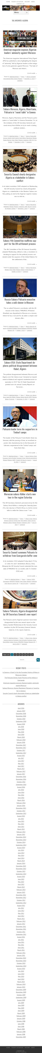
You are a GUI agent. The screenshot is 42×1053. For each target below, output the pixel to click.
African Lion (29, 395)
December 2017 (21, 745)
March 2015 (21, 829)
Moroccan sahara (7, 522)
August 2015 (21, 816)
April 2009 (21, 1011)
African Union (29, 518)
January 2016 (21, 806)
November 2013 (21, 869)
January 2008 (21, 1034)
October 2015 (21, 811)
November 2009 (21, 992)
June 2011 (21, 942)
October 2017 (21, 750)
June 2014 (21, 853)
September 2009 (21, 997)
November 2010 (21, 961)
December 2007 (21, 1037)
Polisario (20, 140)
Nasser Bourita (7, 140)
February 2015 (21, 832)
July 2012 (21, 908)
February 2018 (21, 740)
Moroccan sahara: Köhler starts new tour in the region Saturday (20, 495)
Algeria (28, 76)
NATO (30, 397)
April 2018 (21, 735)
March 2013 (21, 887)
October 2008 (21, 1021)
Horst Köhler (22, 138)
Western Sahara (11, 208)
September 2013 (21, 874)
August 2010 (21, 969)
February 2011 (21, 953)
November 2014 (21, 840)
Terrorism (11, 399)
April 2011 (21, 948)
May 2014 (21, 855)
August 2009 (21, 1000)
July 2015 (21, 819)
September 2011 (21, 934)
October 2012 (21, 900)
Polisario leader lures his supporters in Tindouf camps (20, 430)
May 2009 (21, 1008)
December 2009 (21, 990)
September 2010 (21, 966)
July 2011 (21, 940)
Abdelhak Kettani (14, 76)
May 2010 (21, 976)
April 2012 (21, 916)
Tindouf (18, 460)
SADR (13, 460)
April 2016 (21, 798)
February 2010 (21, 984)
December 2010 (21, 958)
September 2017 (21, 753)
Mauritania (29, 138)
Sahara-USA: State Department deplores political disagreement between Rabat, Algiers (20, 366)
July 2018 (21, 727)
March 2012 (21, 919)
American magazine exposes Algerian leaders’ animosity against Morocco (20, 51)
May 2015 (21, 824)
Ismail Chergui (32, 520)
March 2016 (21, 800)
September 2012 (21, 903)
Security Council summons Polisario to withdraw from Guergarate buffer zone (20, 554)
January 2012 (21, 924)
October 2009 (21, 995)
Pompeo (34, 397)
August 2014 (21, 848)
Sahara (23, 269)
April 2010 (21, 979)
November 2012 (21, 898)
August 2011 (21, 937)
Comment (20, 80)
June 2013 (21, 879)
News (33, 1)
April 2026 (21, 708)
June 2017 (21, 761)
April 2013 (21, 884)
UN (33, 140)
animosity (33, 76)
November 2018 (21, 716)
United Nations (29, 269)
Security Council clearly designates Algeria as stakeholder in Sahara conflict (20, 177)
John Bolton (12, 397)
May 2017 (21, 764)
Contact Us (20, 4)
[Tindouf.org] (21, 10)
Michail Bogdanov (22, 328)
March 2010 (21, 982)
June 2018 (21, 729)
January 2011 (21, 955)
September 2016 (21, 785)
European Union (21, 458)
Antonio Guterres (8, 520)
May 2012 (21, 913)
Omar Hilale (15, 140)
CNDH (33, 579)
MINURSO (6, 206)
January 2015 (21, 834)
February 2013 (21, 890)
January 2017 (21, 774)
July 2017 (21, 758)
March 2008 (21, 1029)
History (27, 1)
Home (8, 1)
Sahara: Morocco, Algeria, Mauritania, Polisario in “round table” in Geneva (19, 110)
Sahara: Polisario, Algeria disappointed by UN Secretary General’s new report (20, 612)
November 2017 (21, 748)
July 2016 (21, 790)
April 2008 (21, 1026)
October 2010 (21, 963)
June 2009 (21, 1005)
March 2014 (21, 861)
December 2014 (21, 837)
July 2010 (21, 971)
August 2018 (21, 724)
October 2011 (21, 932)
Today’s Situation (17, 1)
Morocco (20, 78)
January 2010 (21, 987)
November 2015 (21, 808)
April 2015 (21, 827)
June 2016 (21, 792)
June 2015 (21, 821)
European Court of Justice (9, 458)
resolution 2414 (26, 522)
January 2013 (21, 892)
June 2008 (21, 1024)
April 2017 (21, 766)
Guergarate (6, 581)
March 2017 (21, 769)
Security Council (32, 206)
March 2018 (21, 737)
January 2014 (21, 863)
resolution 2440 (27, 140)
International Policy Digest (10, 78)
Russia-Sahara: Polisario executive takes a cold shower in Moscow (20, 301)
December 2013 (21, 866)
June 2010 (21, 974)
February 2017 (21, 771)
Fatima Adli (33, 136)
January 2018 (21, 742)
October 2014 (21, 842)
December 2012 (21, 895)
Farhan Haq (17, 520)
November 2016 (21, 779)
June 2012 (21, 911)
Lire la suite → (32, 73)
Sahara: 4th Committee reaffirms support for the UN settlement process (20, 242)
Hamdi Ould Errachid (13, 138)
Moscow (35, 328)
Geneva (5, 138)
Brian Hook (6, 397)
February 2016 (21, 803)
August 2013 (21, 877)
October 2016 (21, 782)
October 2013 (21, 871)
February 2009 (21, 1016)
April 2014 (21, 858)
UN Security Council (25, 460)
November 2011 (21, 929)
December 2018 (21, 714)
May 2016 (21, 795)
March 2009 (21, 1013)
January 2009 (21, 1019)
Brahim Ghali (33, 456)
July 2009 (21, 1003)
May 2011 (21, 945)
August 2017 (21, 756)
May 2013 (21, 882)
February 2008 (21, 1032)
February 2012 (21, 921)
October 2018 (21, 719)
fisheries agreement (31, 458)
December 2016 (21, 777)
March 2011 (21, 950)
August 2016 (21, 787)
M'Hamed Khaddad (12, 328)
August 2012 (21, 906)
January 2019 (21, 711)
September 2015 (21, 813)
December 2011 (21, 927)
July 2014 (21, 850)
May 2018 (21, 732)
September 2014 (21, 845)
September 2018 (21, 721)
